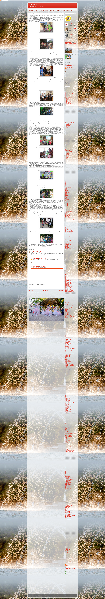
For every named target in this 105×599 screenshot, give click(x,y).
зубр (66, 311)
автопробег (66, 195)
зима (66, 310)
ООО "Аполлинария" (68, 420)
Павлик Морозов (67, 423)
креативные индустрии (68, 354)
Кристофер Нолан (67, 355)
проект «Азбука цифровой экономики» (70, 446)
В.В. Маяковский (67, 247)
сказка (66, 486)
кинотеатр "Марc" (67, 332)
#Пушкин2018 (67, 160)
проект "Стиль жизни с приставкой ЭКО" (70, 445)
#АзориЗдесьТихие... (68, 123)
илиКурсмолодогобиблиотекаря (69, 316)
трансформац (67, 510)
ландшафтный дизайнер (68, 369)
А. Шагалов (66, 193)
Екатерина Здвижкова (68, 302)
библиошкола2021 (67, 241)
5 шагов (66, 186)
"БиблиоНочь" (67, 98)
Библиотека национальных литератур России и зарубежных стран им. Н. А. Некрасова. (70, 228)
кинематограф (67, 330)
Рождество (66, 467)
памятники (66, 425)
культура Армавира (68, 361)
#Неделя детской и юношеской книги (70, 158)
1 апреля (66, 183)
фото (66, 522)
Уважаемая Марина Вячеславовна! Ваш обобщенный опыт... (70, 44)
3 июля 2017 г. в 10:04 (43, 258)
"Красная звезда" (67, 102)
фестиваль (66, 513)
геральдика (66, 269)
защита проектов (67, 308)
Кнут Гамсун (67, 336)
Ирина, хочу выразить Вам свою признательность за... (69, 42)
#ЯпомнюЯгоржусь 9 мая (68, 181)
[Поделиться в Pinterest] (45, 246)
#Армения (66, 128)
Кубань (66, 358)
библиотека (66, 218)
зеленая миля (67, 309)
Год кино (66, 270)
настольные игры (67, 400)
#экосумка (66, 180)
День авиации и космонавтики (69, 276)
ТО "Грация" (67, 508)
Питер (66, 432)
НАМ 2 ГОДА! (70, 23)
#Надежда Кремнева (68, 157)
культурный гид (67, 362)
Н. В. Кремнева (67, 397)
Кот (65, 345)
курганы (66, 366)
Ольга (67, 565)
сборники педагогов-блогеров (69, 479)
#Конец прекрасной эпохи (68, 151)
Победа (66, 437)
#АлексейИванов (67, 125)
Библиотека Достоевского (68, 220)
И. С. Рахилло (67, 313)
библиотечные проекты (68, 240)
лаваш (66, 367)
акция (66, 198)
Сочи (66, 492)
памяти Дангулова (67, 424)
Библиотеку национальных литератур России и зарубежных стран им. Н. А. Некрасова (70, 239)
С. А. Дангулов (67, 473)
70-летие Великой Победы (69, 187)
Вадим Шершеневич (68, 248)
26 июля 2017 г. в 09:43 (43, 266)
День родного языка (68, 287)
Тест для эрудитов (67, 506)
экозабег (66, 544)
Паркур (66, 428)
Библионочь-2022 (67, 217)
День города (67, 278)
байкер (66, 213)
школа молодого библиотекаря (69, 542)
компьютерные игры (68, 339)
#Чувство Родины (67, 179)
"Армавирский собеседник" (69, 93)
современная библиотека (68, 491)
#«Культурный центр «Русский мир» (70, 119)
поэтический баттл (67, 440)
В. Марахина (67, 246)
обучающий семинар (68, 411)
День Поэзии (67, 285)
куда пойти (66, 359)
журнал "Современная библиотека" (70, 305)
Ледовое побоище (67, 370)
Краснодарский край (68, 351)
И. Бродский (67, 312)
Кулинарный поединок (68, 360)
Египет (66, 301)
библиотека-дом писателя (68, 232)
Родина (66, 466)
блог (66, 242)
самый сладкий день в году (69, 477)
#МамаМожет (67, 153)
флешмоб (66, 518)
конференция (67, 342)
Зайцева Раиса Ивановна (68, 306)
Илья (67, 564)
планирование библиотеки (69, 436)
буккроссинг (67, 245)
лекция (66, 371)
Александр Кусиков (68, 199)
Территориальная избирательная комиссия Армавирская (69, 505)
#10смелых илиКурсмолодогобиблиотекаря (69, 122)
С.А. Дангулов (67, 475)
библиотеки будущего (68, 236)
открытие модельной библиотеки (69, 421)
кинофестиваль (67, 333)
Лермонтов (66, 372)
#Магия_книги (67, 152)
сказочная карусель (68, 488)
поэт (66, 439)
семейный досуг (67, 481)
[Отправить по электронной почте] (42, 246)
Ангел (66, 201)
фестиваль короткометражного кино (70, 515)
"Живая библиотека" (31, 10)
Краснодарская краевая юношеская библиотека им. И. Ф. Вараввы (70, 350)
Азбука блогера (67, 197)
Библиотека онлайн (68, 229)
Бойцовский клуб (67, 243)
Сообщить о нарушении (69, 561)
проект (66, 443)
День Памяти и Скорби (68, 283)
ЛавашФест (66, 368)
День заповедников (68, 280)
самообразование (67, 476)
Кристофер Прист (67, 356)
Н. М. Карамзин (67, 398)
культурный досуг (67, 363)
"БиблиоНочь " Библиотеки (69, 97)
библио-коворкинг (67, 214)
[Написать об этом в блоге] (43, 246)
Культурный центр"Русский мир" (69, 365)
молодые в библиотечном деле (69, 393)
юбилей (66, 551)
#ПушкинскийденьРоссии (68, 162)
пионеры (66, 430)
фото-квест (66, 523)
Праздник (66, 441)
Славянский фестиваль (68, 489)
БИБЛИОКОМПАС (67, 215)
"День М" (66, 99)
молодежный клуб (67, 389)
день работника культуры (68, 286)
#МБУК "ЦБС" (67, 155)
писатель (66, 431)
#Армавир (66, 127)
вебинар (66, 251)
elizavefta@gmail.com (36, 258)
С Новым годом (67, 472)
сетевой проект (67, 485)
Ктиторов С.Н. (67, 357)
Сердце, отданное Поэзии (72, 28)
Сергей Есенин (67, 483)
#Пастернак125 (67, 159)
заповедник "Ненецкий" (68, 307)
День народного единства (68, 281)
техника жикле (67, 507)
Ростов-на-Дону (67, 468)
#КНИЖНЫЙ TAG (67, 150)
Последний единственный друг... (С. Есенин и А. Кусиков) (72, 35)
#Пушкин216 (67, 161)
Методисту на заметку (44, 10)
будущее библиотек (68, 244)
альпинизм (66, 200)
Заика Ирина (32, 251)
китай (66, 334)
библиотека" (67, 234)
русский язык (67, 470)
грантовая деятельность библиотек (70, 273)
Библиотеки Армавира (68, 235)
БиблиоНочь (67, 216)
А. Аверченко (67, 192)
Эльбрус (66, 548)
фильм (66, 517)
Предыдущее (61, 290)
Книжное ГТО (67, 335)
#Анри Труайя (67, 126)
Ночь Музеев (67, 410)
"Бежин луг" (66, 95)
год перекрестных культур (68, 271)
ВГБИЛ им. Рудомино (68, 250)
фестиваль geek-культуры (68, 516)
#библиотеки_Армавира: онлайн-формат (67, 10)
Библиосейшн (68, 71)
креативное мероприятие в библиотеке (70, 353)
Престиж (66, 442)
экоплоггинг (66, 546)
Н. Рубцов (66, 399)
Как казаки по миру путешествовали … (54, 10)
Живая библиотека (67, 304)
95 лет (66, 191)
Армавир (66, 203)
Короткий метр (67, 344)
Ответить (32, 255)
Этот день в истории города (69, 549)
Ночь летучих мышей (68, 409)
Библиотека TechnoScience (69, 231)
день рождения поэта (68, 289)
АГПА (66, 196)
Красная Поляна (67, 347)
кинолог (66, 331)
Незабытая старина (68, 403)
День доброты (67, 279)
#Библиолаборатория (68, 130)
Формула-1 (66, 520)
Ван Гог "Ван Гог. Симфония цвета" (70, 249)
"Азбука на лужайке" (68, 90)
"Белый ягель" (67, 96)
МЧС (66, 396)
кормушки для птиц (68, 343)
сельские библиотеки (68, 480)
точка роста (66, 509)
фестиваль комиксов (68, 514)
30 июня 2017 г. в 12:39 (38, 251)
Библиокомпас (68, 68)
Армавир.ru (66, 204)
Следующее (31, 290)
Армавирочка (67, 205)
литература (66, 373)
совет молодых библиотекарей (69, 490)
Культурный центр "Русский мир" (69, 364)
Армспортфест (67, 209)
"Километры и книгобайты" (69, 101)
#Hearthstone (67, 182)
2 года (66, 184)
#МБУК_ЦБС (67, 156)
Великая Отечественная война (69, 252)
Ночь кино (66, 408)
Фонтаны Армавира (68, 519)
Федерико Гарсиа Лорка (68, 512)
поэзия (66, 438)
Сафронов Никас (67, 478)
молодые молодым (68, 394)
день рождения (67, 288)
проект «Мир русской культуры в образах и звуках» (69, 451)
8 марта (66, 188)
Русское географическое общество (70, 471)
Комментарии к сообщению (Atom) (38, 292)
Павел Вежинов (67, 422)
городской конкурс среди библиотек (70, 272)
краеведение (67, 346)
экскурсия (66, 547)
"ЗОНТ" (66, 100)
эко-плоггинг (67, 543)
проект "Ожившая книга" (68, 444)
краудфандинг (67, 352)
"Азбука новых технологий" (69, 91)
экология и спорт (67, 545)
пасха (66, 429)
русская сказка (67, 469)
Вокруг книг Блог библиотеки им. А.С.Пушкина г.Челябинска (70, 66)
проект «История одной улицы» (69, 450)
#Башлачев (66, 129)
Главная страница (46, 290)
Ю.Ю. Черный (67, 550)
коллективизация (67, 337)
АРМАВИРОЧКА (34, 5)
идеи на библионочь (68, 315)
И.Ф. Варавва (67, 314)
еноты (66, 303)
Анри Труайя (67, 202)
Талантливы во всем (32, 294)
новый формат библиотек (68, 406)
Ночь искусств (67, 407)
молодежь (66, 390)
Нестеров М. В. (67, 404)
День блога (66, 277)
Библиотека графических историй (69, 219)
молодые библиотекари (68, 391)
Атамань (66, 212)
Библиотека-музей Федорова (69, 233)
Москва (66, 395)
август (66, 194)
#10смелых (66, 120)
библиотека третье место (68, 230)
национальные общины (68, 401)
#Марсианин (67, 154)
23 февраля (67, 185)
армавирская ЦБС (67, 206)
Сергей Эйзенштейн (68, 484)
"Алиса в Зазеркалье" (68, 92)
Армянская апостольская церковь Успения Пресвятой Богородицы (69, 211)
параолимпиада (67, 426)
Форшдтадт (66, 521)
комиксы (66, 338)
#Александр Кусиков (68, 124)
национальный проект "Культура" (69, 402)
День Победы (67, 284)
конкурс (66, 340)
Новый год (66, 405)
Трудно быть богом (68, 511)
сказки (66, 487)
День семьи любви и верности (69, 290)
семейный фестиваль (68, 482)
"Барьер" (66, 94)
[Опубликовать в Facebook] (44, 246)
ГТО (65, 274)
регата (66, 465)
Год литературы (38, 10)
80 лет (66, 189)
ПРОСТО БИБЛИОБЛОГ (69, 67)
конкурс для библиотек (68, 341)
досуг (66, 300)
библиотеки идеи (67, 237)
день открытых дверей (68, 282)
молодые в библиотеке (68, 392)
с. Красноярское (67, 474)
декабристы (67, 275)
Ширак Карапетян (67, 541)
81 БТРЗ (66, 190)
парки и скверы (67, 427)
